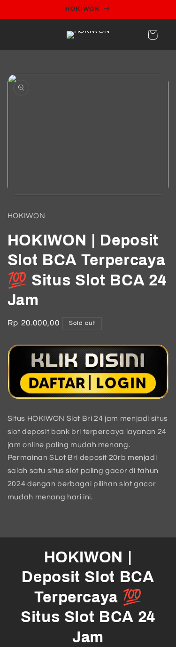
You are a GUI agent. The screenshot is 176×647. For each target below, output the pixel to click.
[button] (152, 35)
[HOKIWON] (88, 398)
